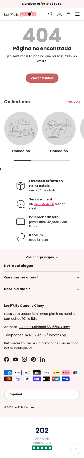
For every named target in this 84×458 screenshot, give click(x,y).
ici (30, 348)
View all (74, 102)
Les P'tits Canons (24, 407)
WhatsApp (57, 335)
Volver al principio (40, 257)
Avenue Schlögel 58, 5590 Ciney (44, 327)
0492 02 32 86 (44, 204)
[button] (68, 14)
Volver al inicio (42, 78)
